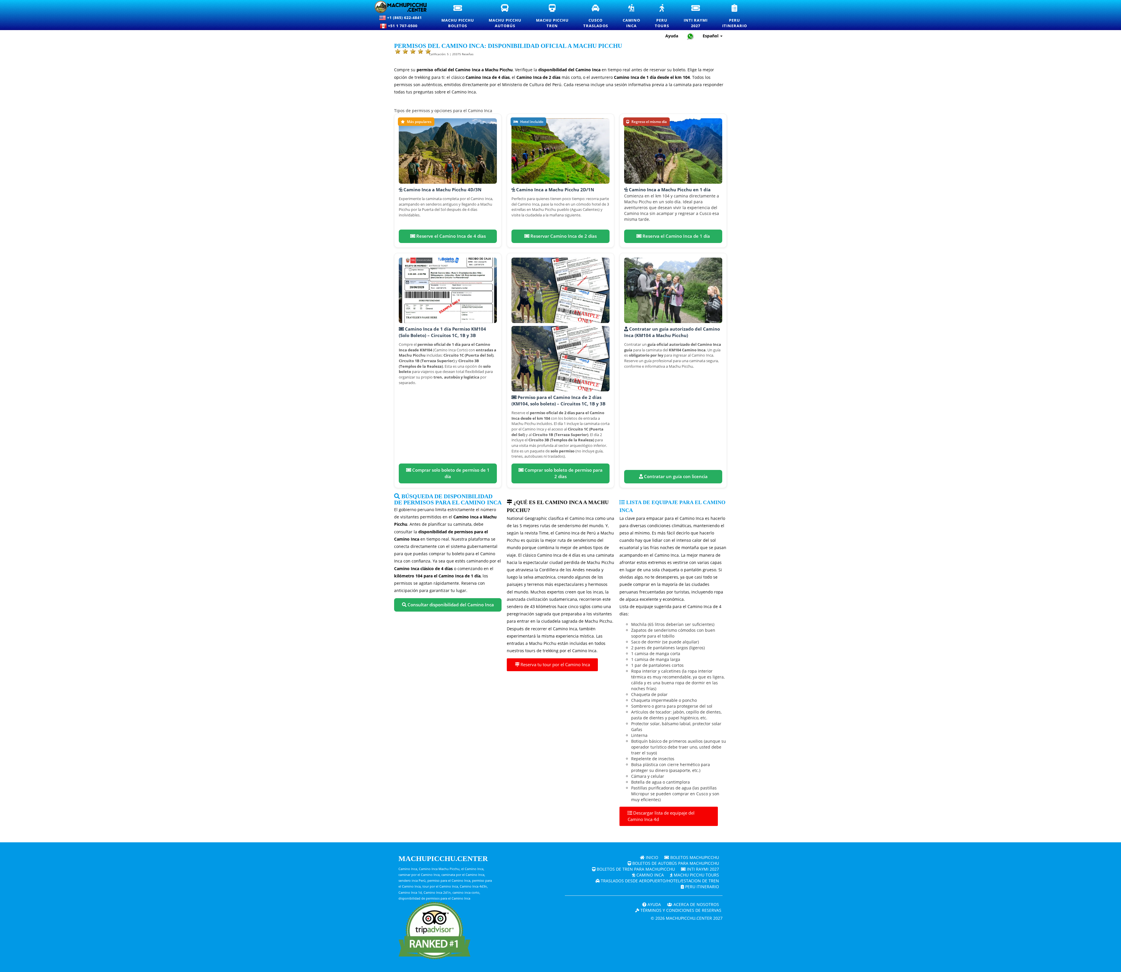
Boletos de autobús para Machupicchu (675, 863)
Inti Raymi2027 (699, 16)
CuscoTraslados (599, 16)
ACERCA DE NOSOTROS (695, 904)
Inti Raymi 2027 (702, 869)
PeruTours (665, 16)
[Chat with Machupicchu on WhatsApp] (690, 36)
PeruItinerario (738, 16)
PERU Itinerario (701, 886)
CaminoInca (635, 16)
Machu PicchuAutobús (509, 16)
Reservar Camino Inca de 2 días (563, 236)
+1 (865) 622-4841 (404, 17)
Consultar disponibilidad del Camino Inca (450, 605)
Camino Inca (649, 875)
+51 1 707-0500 (404, 25)
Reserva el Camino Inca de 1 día (675, 236)
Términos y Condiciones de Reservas (680, 910)
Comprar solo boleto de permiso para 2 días (563, 473)
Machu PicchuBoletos (461, 16)
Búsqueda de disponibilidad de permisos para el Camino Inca (448, 499)
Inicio (651, 857)
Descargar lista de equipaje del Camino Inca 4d (661, 816)
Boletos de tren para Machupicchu (635, 869)
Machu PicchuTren (556, 16)
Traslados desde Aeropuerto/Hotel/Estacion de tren (659, 881)
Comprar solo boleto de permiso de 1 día (450, 473)
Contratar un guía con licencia (675, 476)
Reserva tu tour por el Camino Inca (554, 665)
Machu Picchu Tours (696, 875)
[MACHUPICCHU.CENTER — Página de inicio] (400, 7)
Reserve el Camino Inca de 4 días (450, 236)
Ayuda (671, 36)
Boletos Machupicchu (694, 857)
